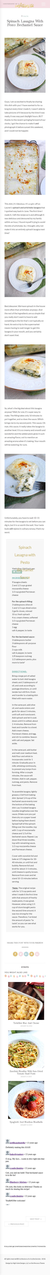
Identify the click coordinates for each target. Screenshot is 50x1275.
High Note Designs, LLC (21, 1263)
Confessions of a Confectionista (30, 1259)
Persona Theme (39, 1263)
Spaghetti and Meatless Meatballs (26, 1122)
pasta (25, 16)
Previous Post (17, 1224)
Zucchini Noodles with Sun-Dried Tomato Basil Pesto (26, 1072)
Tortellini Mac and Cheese (26, 1023)
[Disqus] (25, 1171)
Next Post (35, 1219)
